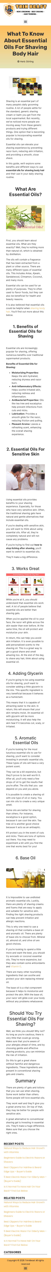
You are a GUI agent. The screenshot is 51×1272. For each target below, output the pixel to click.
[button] (25, 21)
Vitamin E (16, 966)
